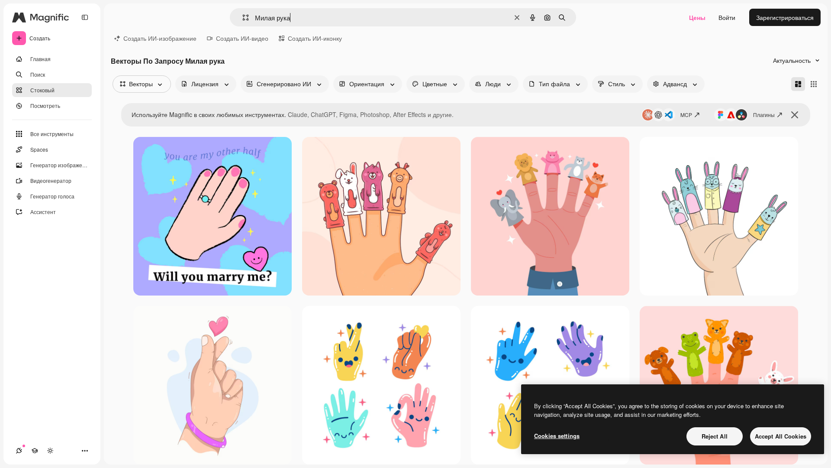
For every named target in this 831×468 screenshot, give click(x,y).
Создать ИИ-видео (242, 38)
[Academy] (35, 451)
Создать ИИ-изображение (159, 38)
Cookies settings (557, 436)
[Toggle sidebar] (85, 17)
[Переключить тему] (50, 451)
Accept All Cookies (780, 436)
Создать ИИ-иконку (315, 38)
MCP (686, 114)
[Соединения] (19, 451)
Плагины (764, 114)
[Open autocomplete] (242, 17)
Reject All (715, 436)
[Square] (814, 84)
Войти (726, 17)
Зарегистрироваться (785, 17)
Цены (697, 17)
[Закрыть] (794, 115)
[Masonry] (798, 84)
